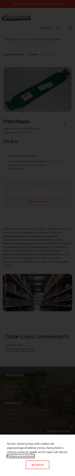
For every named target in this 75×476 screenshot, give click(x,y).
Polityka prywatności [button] (20, 456)
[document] (37, 238)
